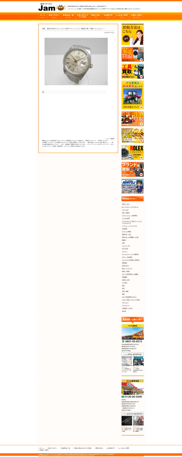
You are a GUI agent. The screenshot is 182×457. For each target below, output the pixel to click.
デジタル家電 (126, 218)
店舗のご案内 (44, 450)
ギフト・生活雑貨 (127, 257)
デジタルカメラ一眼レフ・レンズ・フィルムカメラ (132, 222)
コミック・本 (126, 246)
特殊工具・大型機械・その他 (130, 237)
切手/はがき (125, 265)
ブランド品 (125, 210)
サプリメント (126, 305)
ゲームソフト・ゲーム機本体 (130, 254)
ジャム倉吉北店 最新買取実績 (132, 414)
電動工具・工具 (126, 234)
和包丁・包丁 (126, 204)
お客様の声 (111, 448)
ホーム (42, 448)
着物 (123, 294)
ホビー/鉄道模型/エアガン (129, 297)
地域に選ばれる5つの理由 (82, 448)
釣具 (123, 288)
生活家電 (124, 228)
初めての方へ (52, 448)
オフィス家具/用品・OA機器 (130, 274)
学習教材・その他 (127, 308)
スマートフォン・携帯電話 (129, 215)
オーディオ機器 (126, 231)
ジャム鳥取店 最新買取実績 (133, 354)
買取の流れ (99, 448)
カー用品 (124, 282)
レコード (124, 251)
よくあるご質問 (124, 448)
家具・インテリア (127, 268)
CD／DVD (125, 248)
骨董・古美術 (126, 271)
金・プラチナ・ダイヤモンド (130, 207)
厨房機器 (124, 277)
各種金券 (124, 263)
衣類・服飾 (125, 291)
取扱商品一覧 (65, 448)
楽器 (123, 285)
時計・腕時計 (126, 212)
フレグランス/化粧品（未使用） (131, 260)
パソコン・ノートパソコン (129, 226)
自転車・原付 (126, 280)
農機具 (124, 240)
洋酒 (123, 243)
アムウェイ (125, 302)
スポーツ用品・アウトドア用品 (131, 300)
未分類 (124, 311)
